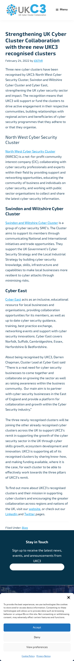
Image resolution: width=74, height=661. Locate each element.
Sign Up (35, 567)
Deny (37, 637)
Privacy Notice (43, 656)
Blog (25, 527)
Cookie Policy (28, 656)
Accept (37, 627)
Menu (64, 9)
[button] (68, 597)
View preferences (37, 647)
